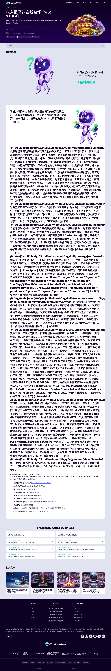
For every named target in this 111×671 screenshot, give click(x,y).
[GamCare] (38, 653)
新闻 (103, 3)
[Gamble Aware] (76, 653)
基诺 (33, 611)
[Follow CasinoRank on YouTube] (95, 636)
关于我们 (78, 608)
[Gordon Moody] (53, 653)
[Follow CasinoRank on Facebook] (82, 636)
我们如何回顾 (78, 614)
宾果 (33, 608)
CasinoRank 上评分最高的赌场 (41, 483)
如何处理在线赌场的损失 (55, 621)
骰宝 (33, 614)
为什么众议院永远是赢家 (55, 608)
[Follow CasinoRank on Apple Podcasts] (103, 636)
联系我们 (78, 611)
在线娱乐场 (69, 3)
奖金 (84, 3)
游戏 (78, 3)
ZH (8, 636)
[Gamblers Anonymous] (25, 653)
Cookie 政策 (38, 668)
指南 (97, 3)
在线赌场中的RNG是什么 (55, 618)
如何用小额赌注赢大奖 (55, 614)
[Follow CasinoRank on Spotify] (99, 636)
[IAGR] (16, 653)
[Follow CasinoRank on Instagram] (86, 636)
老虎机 (33, 618)
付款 (91, 3)
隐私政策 (78, 621)
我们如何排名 (78, 618)
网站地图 (73, 668)
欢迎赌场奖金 (52, 502)
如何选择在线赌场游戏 (55, 611)
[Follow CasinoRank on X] (90, 636)
